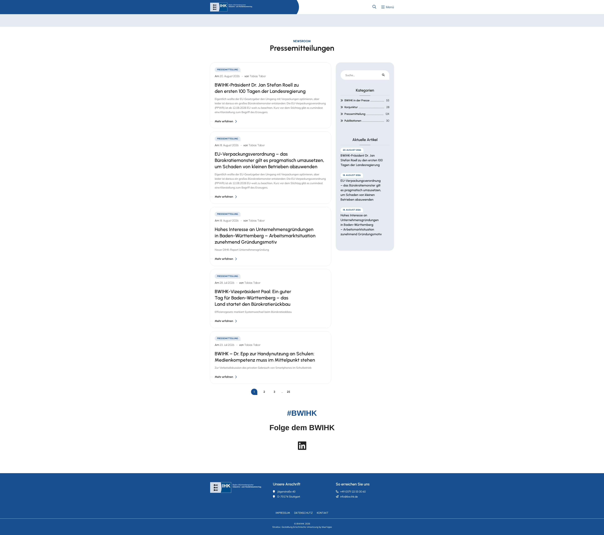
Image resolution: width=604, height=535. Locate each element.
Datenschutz (303, 512)
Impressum (283, 512)
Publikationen (352, 120)
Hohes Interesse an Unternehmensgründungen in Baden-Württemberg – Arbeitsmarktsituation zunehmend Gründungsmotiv (265, 235)
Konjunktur (351, 107)
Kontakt (322, 512)
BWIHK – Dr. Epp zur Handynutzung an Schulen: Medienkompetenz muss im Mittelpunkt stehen (265, 357)
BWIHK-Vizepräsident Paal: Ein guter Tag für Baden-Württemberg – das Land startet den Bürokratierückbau (253, 298)
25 (288, 392)
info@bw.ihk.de (349, 496)
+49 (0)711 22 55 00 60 (353, 491)
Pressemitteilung (354, 114)
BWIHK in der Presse (356, 100)
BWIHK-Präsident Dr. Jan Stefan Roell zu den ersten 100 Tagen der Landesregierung (260, 88)
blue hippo (327, 527)
